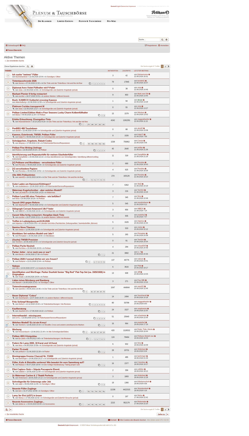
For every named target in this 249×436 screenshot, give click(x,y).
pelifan (140, 148)
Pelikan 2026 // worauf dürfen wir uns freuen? (35, 259)
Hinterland (141, 349)
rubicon (140, 259)
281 (96, 124)
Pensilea (22, 165)
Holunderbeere (25, 122)
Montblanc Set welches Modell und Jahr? (33, 233)
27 (98, 332)
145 (92, 404)
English (118, 6)
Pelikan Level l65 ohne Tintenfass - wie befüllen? (36, 196)
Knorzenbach (24, 332)
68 (98, 292)
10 (104, 262)
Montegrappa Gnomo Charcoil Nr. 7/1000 (32, 356)
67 (95, 292)
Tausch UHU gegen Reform (26, 202)
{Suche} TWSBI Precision (25, 240)
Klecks (21, 254)
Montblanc (50, 236)
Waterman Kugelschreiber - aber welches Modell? (37, 190)
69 (101, 292)
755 (100, 391)
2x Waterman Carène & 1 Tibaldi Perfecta (32, 375)
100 (92, 144)
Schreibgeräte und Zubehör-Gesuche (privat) (59, 242)
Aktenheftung (21, 102)
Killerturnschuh (143, 382)
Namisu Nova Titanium (23, 227)
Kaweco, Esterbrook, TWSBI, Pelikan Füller (34, 134)
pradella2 (141, 215)
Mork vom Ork (142, 94)
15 (92, 180)
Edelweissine (142, 74)
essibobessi (23, 186)
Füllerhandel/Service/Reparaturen (56, 143)
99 (89, 144)
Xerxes (21, 83)
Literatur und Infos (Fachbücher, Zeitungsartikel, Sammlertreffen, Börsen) (69, 223)
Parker (45, 254)
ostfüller (22, 372)
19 (104, 180)
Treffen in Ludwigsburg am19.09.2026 (31, 221)
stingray (22, 143)
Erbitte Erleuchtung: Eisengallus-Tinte (31, 119)
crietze (21, 230)
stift (138, 272)
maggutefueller (143, 119)
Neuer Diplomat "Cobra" (24, 295)
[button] (168, 66)
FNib (139, 266)
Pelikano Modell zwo (145, 336)
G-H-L (18, 318)
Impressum (132, 6)
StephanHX (23, 205)
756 (103, 391)
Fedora (18, 150)
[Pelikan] (158, 15)
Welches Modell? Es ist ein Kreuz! (29, 322)
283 (103, 124)
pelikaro (22, 352)
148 (103, 404)
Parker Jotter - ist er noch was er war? (31, 252)
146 (96, 404)
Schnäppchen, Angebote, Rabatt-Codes (32, 141)
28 (101, 332)
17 (98, 180)
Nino (17, 199)
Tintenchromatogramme (24, 286)
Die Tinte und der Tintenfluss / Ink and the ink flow (63, 83)
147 (100, 404)
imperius (19, 223)
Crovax (140, 141)
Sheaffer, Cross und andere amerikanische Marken (64, 325)
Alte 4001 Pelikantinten (23, 175)
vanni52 (22, 177)
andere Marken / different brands (56, 96)
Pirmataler (23, 236)
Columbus (141, 362)
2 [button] (165, 66)
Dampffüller (23, 157)
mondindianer (142, 202)
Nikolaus (140, 112)
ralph (21, 384)
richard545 (141, 246)
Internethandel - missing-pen (26, 315)
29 (104, 332)
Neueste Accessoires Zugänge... (28, 402)
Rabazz (22, 365)
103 (103, 144)
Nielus (21, 398)
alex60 (18, 131)
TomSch (140, 190)
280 (92, 124)
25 (92, 332)
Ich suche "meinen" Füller (25, 74)
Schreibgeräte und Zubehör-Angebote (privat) (60, 90)
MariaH (18, 282)
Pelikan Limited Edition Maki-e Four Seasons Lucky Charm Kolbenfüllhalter (50, 112)
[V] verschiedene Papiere (24, 169)
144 (88, 404)
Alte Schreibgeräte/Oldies (59, 332)
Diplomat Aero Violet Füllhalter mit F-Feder (33, 88)
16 (95, 180)
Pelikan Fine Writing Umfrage (27, 148)
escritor (21, 96)
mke (17, 268)
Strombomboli (142, 388)
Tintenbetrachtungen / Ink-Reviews (57, 304)
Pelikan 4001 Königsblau (24, 336)
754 (96, 391)
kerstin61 (141, 81)
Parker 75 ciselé (20, 349)
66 (92, 292)
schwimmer (141, 315)
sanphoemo (142, 309)
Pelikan (42, 115)
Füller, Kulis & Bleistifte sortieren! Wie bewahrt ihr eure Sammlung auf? (48, 362)
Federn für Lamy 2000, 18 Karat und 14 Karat (34, 343)
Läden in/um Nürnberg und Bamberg (30, 280)
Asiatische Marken (45, 268)
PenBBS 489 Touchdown (24, 128)
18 (101, 180)
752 (88, 391)
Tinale (21, 277)
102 (100, 144)
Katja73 (22, 137)
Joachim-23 (23, 311)
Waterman (51, 193)
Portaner (22, 261)
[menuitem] (22, 46)
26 (95, 332)
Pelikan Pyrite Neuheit (23, 246)
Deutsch (113, 6)
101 (96, 144)
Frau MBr (141, 280)
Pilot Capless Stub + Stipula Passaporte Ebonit (36, 369)
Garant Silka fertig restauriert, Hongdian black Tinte (38, 215)
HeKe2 (21, 304)
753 (92, 391)
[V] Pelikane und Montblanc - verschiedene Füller (37, 162)
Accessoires (50, 404)
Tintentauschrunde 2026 (24, 81)
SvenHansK (23, 298)
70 (104, 292)
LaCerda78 (23, 193)
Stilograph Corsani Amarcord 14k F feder (32, 209)
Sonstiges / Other (53, 77)
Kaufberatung (19, 309)
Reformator (141, 402)
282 (100, 124)
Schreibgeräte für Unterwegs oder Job (31, 382)
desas (140, 100)
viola (20, 90)
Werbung (16, 329)
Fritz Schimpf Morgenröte (25, 302)
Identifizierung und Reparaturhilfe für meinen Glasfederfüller (42, 154)
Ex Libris (22, 339)
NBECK (22, 211)
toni (20, 391)
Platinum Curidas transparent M (28, 106)
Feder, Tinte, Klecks (145, 329)
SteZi (139, 184)
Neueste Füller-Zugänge (24, 388)
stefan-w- (22, 404)
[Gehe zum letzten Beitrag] (149, 74)
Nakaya (16, 266)
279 (88, 124)
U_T (139, 252)
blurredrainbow (22, 77)
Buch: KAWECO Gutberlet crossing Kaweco (34, 100)
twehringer (23, 359)
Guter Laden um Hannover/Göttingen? (31, 184)
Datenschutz (125, 6)
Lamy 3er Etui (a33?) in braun (27, 395)
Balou (18, 115)
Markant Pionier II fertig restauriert (29, 94)
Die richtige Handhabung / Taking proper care (62, 365)
